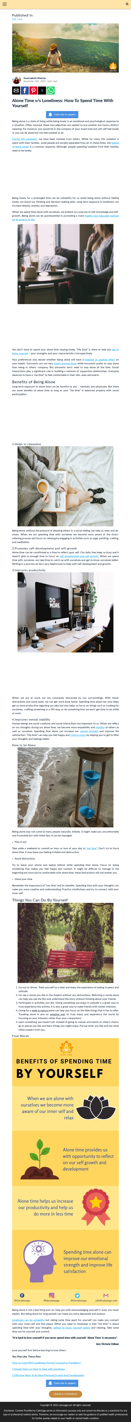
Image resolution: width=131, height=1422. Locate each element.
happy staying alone (65, 363)
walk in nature (40, 1010)
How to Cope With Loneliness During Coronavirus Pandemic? (46, 1363)
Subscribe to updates (65, 114)
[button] (6, 4)
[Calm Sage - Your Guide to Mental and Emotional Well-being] (67, 4)
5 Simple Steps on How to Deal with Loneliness (38, 1369)
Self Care (17, 19)
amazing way (57, 1014)
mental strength (89, 731)
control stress (78, 735)
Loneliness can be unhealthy (28, 1320)
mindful (100, 727)
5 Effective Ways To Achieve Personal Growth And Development (48, 1375)
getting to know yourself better (71, 1328)
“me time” (91, 848)
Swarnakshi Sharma (34, 78)
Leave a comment (65, 1394)
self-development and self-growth (79, 556)
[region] (36, 175)
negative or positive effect (100, 359)
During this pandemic (24, 139)
